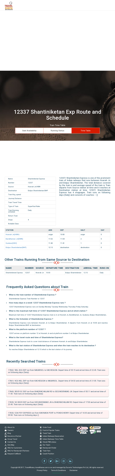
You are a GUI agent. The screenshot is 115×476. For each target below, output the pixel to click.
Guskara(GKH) (11, 243)
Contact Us (11, 442)
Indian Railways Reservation (53, 436)
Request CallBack (13, 454)
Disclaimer (74, 470)
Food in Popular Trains (51, 430)
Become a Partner (13, 436)
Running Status (57, 130)
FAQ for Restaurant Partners (17, 451)
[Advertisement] (57, 16)
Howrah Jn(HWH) (12, 234)
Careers (10, 430)
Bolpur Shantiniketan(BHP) (16, 247)
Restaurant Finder (49, 448)
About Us (10, 427)
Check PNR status (49, 442)
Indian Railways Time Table (52, 439)
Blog (8, 433)
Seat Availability (29, 130)
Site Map (10, 445)
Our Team (46, 445)
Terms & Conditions (58, 470)
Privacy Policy (42, 470)
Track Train (46, 433)
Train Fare (46, 451)
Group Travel (11, 439)
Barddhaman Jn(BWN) (14, 239)
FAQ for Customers (14, 448)
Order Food (46, 427)
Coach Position (48, 454)
